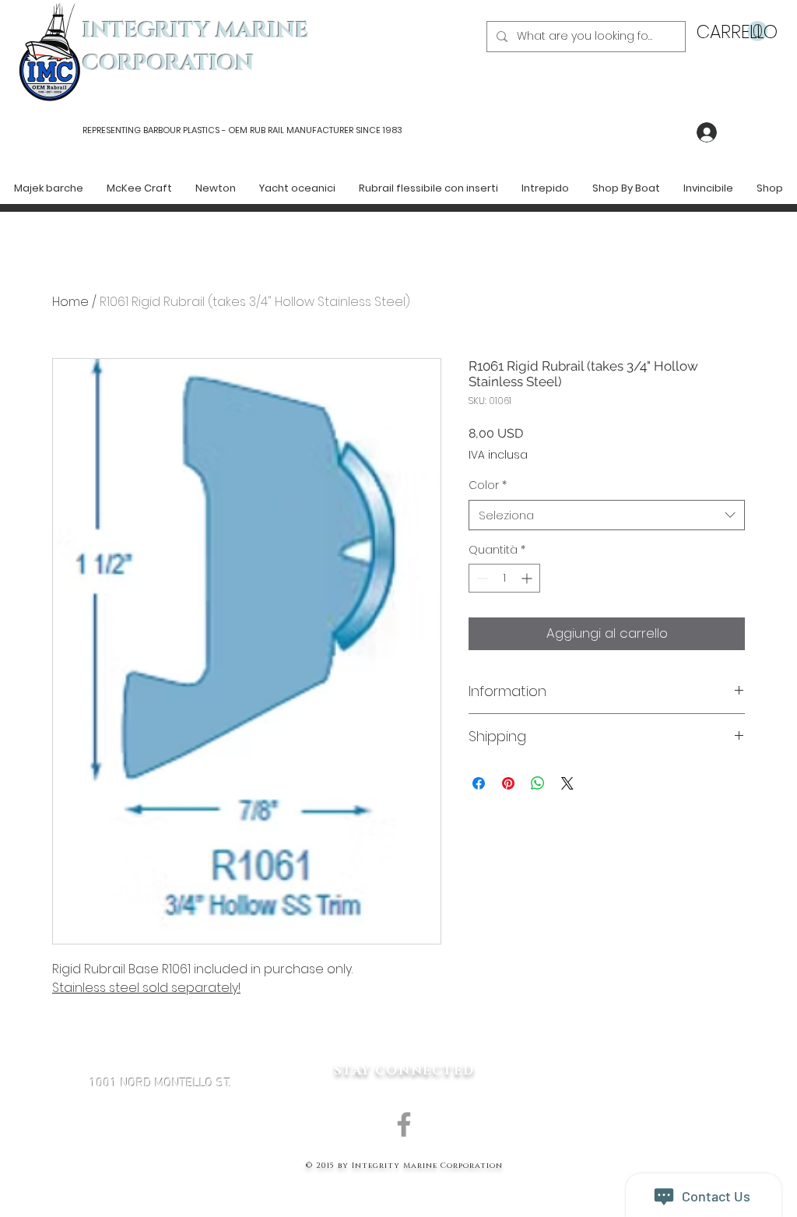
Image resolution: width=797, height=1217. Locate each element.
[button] (732, 31)
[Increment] (528, 578)
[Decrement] (480, 578)
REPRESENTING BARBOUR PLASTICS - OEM (165, 130)
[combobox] (607, 515)
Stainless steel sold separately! (146, 988)
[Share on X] (567, 783)
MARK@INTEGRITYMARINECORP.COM (160, 1166)
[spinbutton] (504, 578)
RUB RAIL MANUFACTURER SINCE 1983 (325, 130)
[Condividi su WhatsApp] (537, 783)
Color (488, 485)
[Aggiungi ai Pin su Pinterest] (508, 783)
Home (70, 302)
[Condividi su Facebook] (478, 783)
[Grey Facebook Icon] (404, 1124)
